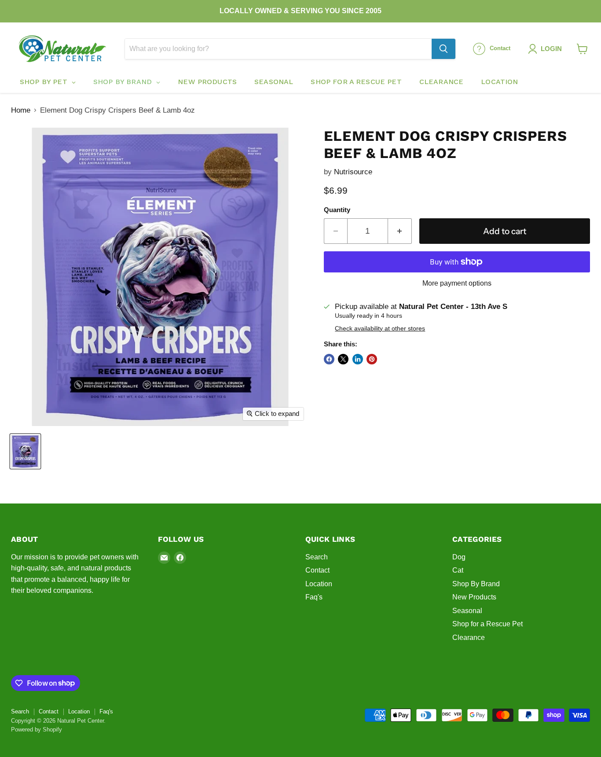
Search (316, 557)
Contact (317, 570)
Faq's (313, 597)
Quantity (337, 209)
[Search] (443, 49)
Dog (458, 557)
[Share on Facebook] (329, 359)
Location (318, 584)
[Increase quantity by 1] (400, 231)
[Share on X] (343, 359)
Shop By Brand (476, 584)
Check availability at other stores (380, 328)
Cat (457, 570)
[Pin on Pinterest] (371, 359)
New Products (474, 597)
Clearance (468, 637)
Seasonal (467, 610)
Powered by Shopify (36, 729)
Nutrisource (353, 172)
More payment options (456, 283)
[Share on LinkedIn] (357, 359)
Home (20, 110)
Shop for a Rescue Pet (487, 624)
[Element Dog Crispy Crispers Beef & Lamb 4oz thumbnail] (25, 451)
